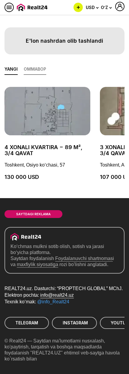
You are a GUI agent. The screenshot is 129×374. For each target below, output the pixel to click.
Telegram (26, 322)
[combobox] (92, 8)
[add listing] (78, 7)
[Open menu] (9, 7)
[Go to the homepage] (33, 7)
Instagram (75, 322)
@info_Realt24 (53, 301)
